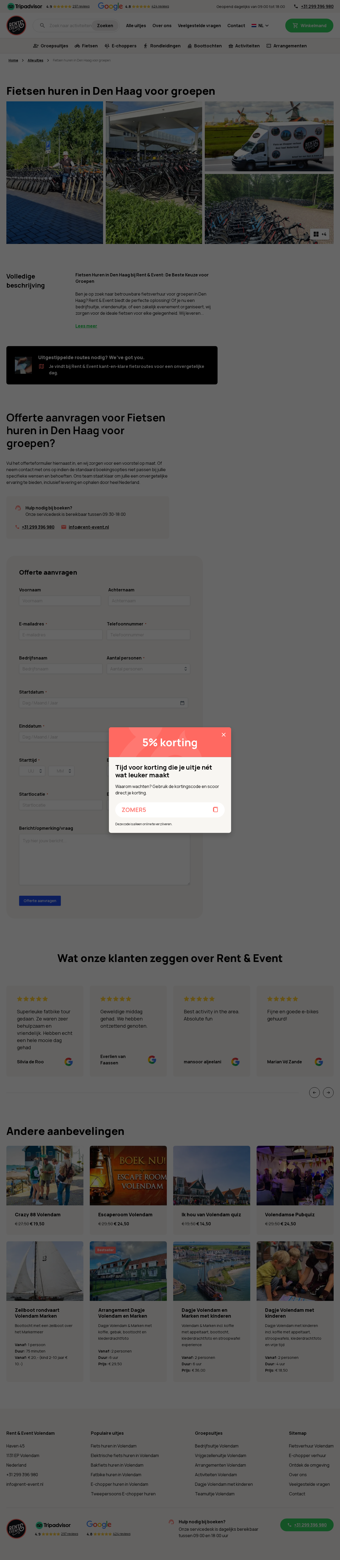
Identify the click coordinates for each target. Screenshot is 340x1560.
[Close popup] (223, 735)
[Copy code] (215, 810)
